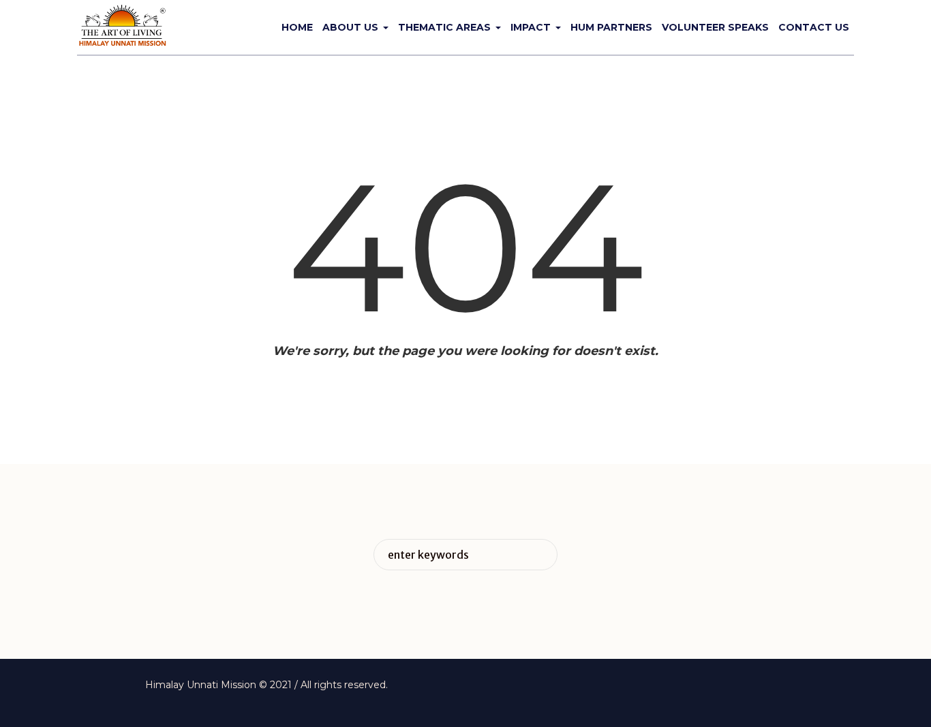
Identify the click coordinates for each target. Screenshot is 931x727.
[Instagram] (754, 686)
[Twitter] (733, 686)
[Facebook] (712, 686)
